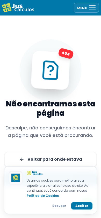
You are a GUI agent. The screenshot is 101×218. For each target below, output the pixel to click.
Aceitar (81, 206)
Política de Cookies (43, 195)
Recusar (59, 206)
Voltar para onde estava (54, 159)
